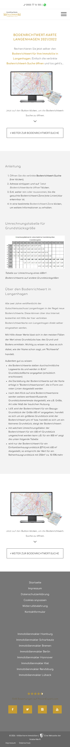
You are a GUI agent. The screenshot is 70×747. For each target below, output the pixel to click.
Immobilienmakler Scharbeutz (35, 640)
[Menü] (62, 14)
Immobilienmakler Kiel (35, 663)
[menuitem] (62, 14)
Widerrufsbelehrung (35, 606)
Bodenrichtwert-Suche (48, 176)
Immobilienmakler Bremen (35, 645)
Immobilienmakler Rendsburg (35, 669)
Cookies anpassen (35, 600)
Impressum (35, 588)
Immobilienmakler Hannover (35, 657)
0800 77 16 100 (33, 5)
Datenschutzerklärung (35, 594)
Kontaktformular (35, 612)
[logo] (12, 14)
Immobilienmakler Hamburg (35, 634)
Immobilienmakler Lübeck (35, 675)
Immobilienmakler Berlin (35, 651)
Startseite (35, 582)
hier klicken (16, 179)
